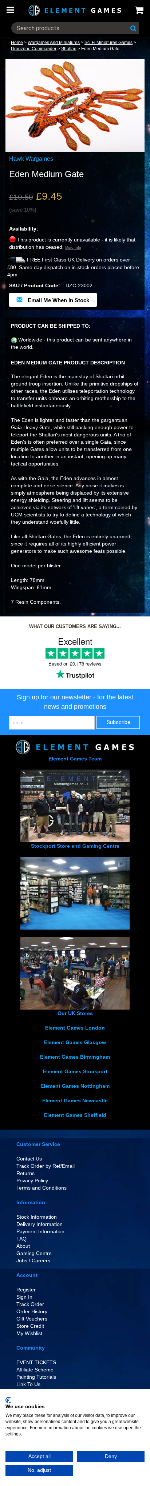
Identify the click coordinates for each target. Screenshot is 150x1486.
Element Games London (75, 1028)
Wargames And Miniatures (54, 42)
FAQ (21, 1239)
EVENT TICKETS (36, 1362)
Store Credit (30, 1326)
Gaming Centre (34, 1253)
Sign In (24, 1297)
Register (26, 1290)
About (23, 1246)
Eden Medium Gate (100, 48)
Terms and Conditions (41, 1188)
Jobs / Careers (33, 1260)
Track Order (30, 1304)
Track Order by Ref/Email (45, 1166)
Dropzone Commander (33, 48)
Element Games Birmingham (75, 1057)
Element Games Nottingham (75, 1086)
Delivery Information (39, 1224)
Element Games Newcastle (75, 1100)
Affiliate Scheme (35, 1370)
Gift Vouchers (31, 1319)
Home (17, 42)
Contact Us (29, 1159)
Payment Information (40, 1231)
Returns (25, 1173)
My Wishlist (29, 1333)
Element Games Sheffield (75, 1115)
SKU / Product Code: (34, 285)
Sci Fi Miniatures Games (108, 42)
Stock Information (36, 1217)
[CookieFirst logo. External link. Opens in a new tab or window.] (8, 1400)
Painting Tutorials (36, 1377)
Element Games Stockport (75, 1071)
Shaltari (68, 48)
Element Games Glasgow (75, 1042)
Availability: (23, 229)
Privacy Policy (32, 1180)
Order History (31, 1311)
